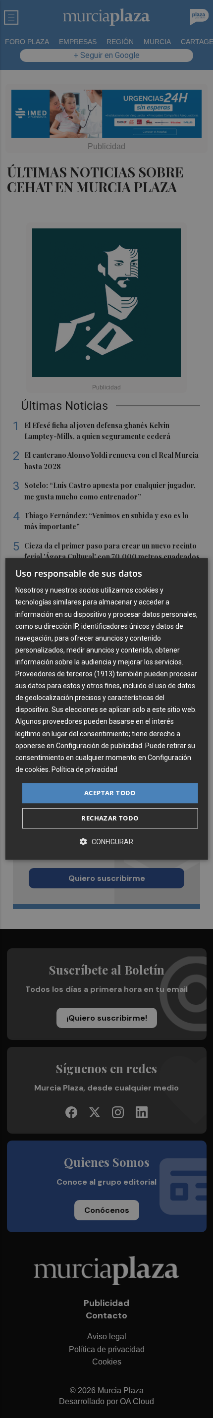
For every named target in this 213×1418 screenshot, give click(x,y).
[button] (106, 842)
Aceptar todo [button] (110, 792)
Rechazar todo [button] (109, 818)
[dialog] (106, 709)
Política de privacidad (84, 769)
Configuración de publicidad (99, 746)
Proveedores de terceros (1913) (65, 674)
